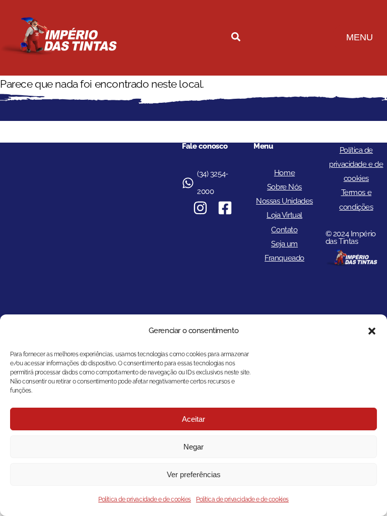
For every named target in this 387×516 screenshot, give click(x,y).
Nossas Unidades (284, 201)
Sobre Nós (284, 186)
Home (284, 172)
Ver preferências (194, 474)
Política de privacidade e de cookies (144, 499)
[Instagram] (200, 208)
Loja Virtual (284, 215)
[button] (372, 331)
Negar (193, 446)
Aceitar (193, 419)
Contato (284, 229)
